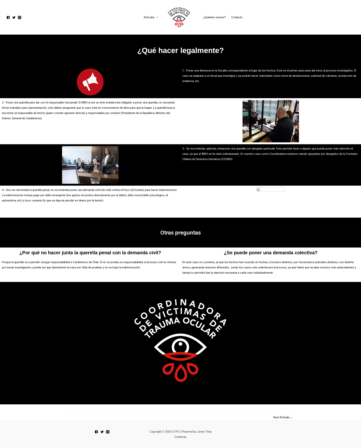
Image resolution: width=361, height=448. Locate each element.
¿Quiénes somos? (214, 17)
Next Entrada (283, 417)
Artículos (149, 17)
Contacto (236, 17)
